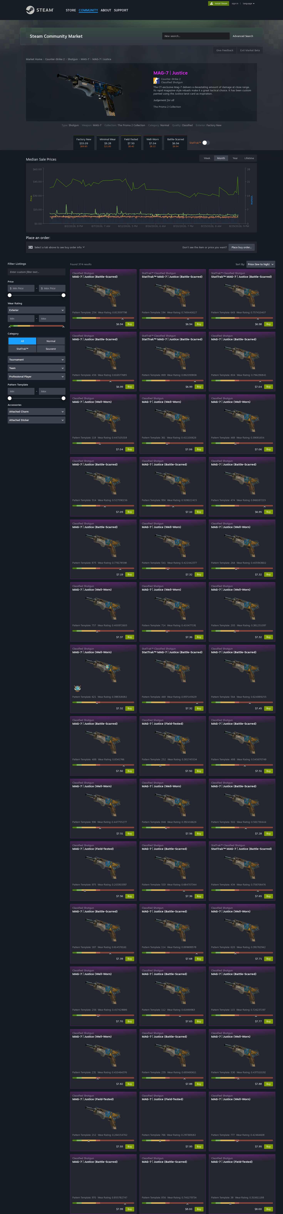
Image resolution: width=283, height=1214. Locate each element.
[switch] (206, 143)
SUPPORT (121, 10)
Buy (130, 324)
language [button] (247, 3)
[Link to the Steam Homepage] (43, 10)
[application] (141, 198)
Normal (51, 341)
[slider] (10, 295)
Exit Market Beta (250, 50)
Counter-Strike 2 (55, 59)
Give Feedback (224, 50)
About (106, 10)
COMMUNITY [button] (88, 10)
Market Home (34, 59)
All (22, 341)
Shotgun (73, 59)
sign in (235, 3)
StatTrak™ (22, 348)
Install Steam (221, 3)
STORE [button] (71, 10)
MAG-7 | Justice (101, 59)
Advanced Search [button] (243, 36)
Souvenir (51, 348)
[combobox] (196, 36)
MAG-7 (85, 59)
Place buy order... (242, 247)
